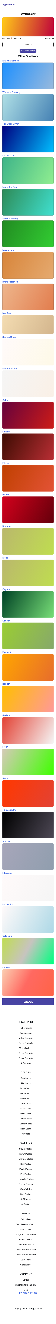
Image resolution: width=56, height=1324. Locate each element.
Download (28, 44)
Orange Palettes (26, 1159)
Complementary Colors (26, 1224)
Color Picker (26, 1260)
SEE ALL (28, 1001)
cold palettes (25, 1194)
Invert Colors (25, 1229)
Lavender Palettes (25, 1179)
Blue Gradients (26, 1033)
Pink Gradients (26, 1028)
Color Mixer (26, 1219)
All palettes (25, 1204)
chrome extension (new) (25, 1285)
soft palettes (25, 1199)
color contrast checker (26, 1249)
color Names (25, 1265)
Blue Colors (26, 1078)
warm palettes (26, 1189)
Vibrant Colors (26, 1124)
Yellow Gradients (26, 1038)
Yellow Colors (26, 1093)
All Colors (26, 1134)
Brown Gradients (26, 1058)
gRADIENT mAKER (28, 50)
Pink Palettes (25, 1174)
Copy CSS (49, 38)
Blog (26, 1290)
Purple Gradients (26, 1053)
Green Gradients (26, 1043)
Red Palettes (25, 1164)
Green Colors (26, 1098)
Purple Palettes (25, 1169)
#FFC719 (6, 38)
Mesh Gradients (25, 1048)
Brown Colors (26, 1088)
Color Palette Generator (26, 1254)
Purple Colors (26, 1118)
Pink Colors (26, 1083)
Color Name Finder (26, 1244)
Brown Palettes (25, 1154)
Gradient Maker (25, 1239)
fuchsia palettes (26, 1184)
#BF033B (18, 38)
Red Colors (26, 1103)
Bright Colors (25, 1129)
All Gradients (26, 1063)
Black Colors (25, 1108)
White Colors (25, 1113)
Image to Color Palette (26, 1234)
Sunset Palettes (25, 1149)
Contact (26, 1280)
